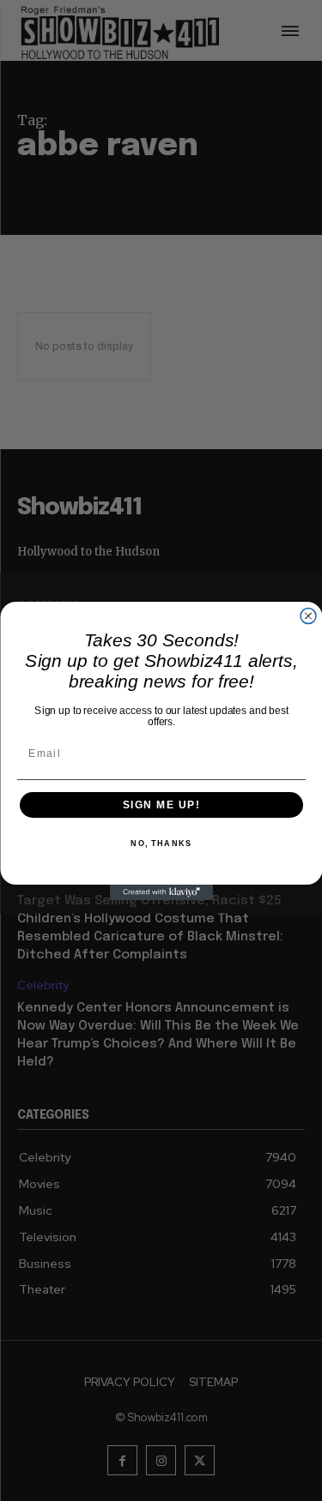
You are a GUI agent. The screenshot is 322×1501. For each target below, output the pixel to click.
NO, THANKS (161, 844)
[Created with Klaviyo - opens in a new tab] (161, 892)
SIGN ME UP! (161, 804)
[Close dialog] (308, 615)
